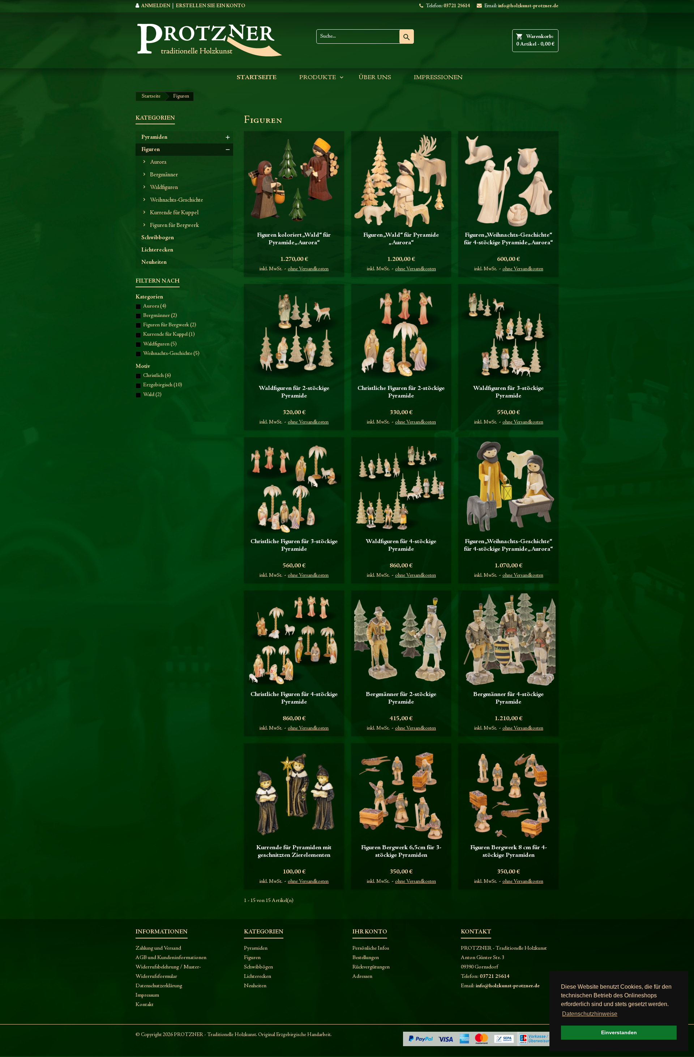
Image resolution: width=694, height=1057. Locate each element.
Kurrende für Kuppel (174, 213)
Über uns (375, 77)
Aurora (158, 162)
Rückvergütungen (371, 967)
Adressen (362, 976)
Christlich (157, 375)
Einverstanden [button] (619, 1032)
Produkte (317, 77)
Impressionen (438, 77)
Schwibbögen (258, 967)
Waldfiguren (164, 187)
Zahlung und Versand (158, 948)
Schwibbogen (157, 238)
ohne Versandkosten (308, 269)
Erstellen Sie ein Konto (210, 6)
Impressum (147, 995)
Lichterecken (157, 250)
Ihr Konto (369, 932)
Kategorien (155, 118)
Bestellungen (365, 958)
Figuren (150, 149)
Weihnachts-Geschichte (176, 200)
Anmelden (155, 6)
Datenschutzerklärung (159, 986)
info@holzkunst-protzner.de (528, 6)
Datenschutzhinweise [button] (589, 1014)
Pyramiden (154, 137)
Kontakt (145, 1004)
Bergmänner (164, 175)
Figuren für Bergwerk (174, 225)
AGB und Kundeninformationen (171, 958)
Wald (152, 395)
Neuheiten (154, 262)
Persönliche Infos (370, 948)
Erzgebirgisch (162, 385)
